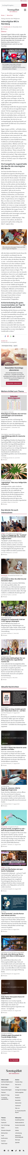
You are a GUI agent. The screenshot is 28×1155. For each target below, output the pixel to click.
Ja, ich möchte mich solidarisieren (14, 602)
